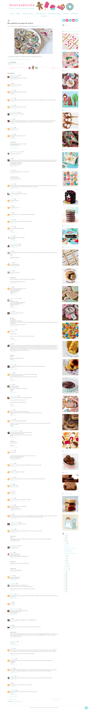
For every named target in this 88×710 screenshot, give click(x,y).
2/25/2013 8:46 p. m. (14, 369)
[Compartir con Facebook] (15, 62)
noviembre (67, 568)
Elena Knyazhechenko (14, 522)
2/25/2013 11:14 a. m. (14, 147)
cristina (11, 170)
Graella (11, 311)
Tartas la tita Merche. (14, 244)
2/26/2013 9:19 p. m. (14, 590)
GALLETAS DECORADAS (54, 13)
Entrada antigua (56, 699)
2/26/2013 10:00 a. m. (14, 532)
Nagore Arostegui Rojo (14, 298)
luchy (11, 514)
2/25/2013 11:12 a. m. (14, 138)
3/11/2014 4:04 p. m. (14, 686)
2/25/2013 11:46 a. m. (14, 173)
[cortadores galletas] (70, 107)
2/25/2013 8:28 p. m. (14, 326)
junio (65, 560)
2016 (64, 575)
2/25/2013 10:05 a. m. (14, 108)
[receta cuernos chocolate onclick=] (67, 247)
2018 (64, 578)
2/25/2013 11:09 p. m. (14, 487)
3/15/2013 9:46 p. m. (14, 679)
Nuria (11, 602)
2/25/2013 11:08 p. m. (14, 473)
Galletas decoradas (15, 63)
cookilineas (12, 676)
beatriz (11, 262)
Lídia (11, 286)
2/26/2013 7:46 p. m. (14, 571)
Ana (11, 343)
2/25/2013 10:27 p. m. (14, 459)
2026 (64, 591)
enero (66, 542)
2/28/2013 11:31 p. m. (14, 628)
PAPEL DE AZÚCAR (28, 13)
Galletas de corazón (68, 550)
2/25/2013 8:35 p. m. (14, 340)
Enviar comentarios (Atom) (18, 701)
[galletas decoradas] (70, 128)
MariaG (11, 384)
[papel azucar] (70, 49)
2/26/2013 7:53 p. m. (14, 579)
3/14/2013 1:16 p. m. (14, 655)
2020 (64, 581)
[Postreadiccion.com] (70, 31)
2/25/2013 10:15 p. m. (14, 437)
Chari (11, 205)
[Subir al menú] (86, 708)
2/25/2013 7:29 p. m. (14, 307)
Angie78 (11, 648)
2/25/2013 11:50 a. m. (14, 180)
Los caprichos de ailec (14, 545)
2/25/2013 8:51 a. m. (14, 86)
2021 (64, 583)
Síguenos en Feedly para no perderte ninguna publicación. (18, 59)
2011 (64, 537)
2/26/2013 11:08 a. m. (14, 541)
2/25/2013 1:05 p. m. (14, 209)
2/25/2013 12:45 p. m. (14, 195)
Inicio (35, 699)
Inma (11, 83)
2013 (64, 540)
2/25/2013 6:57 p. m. (14, 294)
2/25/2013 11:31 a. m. (14, 166)
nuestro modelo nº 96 (43, 26)
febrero (66, 543)
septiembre (67, 565)
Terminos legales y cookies (53, 707)
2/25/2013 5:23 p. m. (14, 283)
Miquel (11, 484)
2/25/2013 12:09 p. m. (14, 188)
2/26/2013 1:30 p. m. (14, 548)
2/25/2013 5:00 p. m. (14, 266)
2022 (64, 585)
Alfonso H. (12, 529)
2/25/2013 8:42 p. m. (14, 351)
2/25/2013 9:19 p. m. (14, 406)
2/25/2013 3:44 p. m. (14, 247)
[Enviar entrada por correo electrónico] (9, 62)
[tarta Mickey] (70, 204)
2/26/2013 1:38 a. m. (14, 518)
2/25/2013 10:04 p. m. (14, 415)
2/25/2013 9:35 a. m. (14, 101)
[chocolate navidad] (70, 88)
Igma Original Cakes (14, 112)
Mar (11, 683)
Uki (10, 158)
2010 (64, 535)
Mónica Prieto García (14, 192)
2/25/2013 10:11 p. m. (14, 427)
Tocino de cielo (67, 546)
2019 (64, 580)
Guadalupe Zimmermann (15, 430)
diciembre (66, 570)
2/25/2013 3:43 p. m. (14, 240)
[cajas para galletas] (67, 149)
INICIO (12, 13)
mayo (66, 558)
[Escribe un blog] (12, 62)
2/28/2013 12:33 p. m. (14, 614)
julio (65, 561)
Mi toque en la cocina (14, 75)
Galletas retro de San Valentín (70, 548)
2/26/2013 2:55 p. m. (14, 557)
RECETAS (65, 13)
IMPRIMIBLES (74, 13)
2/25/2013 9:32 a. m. (14, 94)
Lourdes (12, 235)
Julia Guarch (12, 329)
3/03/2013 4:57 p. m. (14, 637)
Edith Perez (12, 594)
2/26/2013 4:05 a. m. (14, 525)
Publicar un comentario (13, 696)
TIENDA (18, 13)
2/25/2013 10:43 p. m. (14, 466)
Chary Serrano (13, 583)
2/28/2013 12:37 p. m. (14, 621)
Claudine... (12, 364)
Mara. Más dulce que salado (16, 151)
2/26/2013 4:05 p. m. (14, 564)
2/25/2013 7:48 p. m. (14, 314)
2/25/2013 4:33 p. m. (14, 258)
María (11, 625)
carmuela (12, 552)
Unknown (12, 90)
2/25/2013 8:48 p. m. (14, 380)
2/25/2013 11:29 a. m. (14, 154)
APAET (11, 270)
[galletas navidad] (70, 67)
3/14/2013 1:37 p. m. (14, 672)
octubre (66, 566)
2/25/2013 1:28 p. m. (14, 222)
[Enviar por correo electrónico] (11, 62)
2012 (64, 539)
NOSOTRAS (44, 16)
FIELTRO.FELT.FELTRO (15, 609)
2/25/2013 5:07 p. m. (14, 273)
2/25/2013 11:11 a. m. (14, 130)
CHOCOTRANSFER (40, 13)
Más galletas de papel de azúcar (70, 553)
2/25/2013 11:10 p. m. (14, 494)
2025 (64, 590)
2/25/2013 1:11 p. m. (14, 216)
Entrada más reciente (12, 699)
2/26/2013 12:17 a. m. (14, 510)
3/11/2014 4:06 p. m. (14, 694)
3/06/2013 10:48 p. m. (14, 644)
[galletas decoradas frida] (65, 472)
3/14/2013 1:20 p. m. (14, 664)
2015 (64, 573)
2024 (64, 588)
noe (11, 618)
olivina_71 (12, 463)
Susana (11, 119)
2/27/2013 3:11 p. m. (14, 605)
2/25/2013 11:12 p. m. (14, 501)
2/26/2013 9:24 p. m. (14, 598)
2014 (64, 572)
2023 (64, 586)
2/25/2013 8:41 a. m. (14, 79)
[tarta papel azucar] (65, 70)
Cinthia (11, 575)
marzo (66, 555)
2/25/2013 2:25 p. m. (14, 232)
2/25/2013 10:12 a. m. (14, 123)
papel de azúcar (21, 63)
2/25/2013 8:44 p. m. (14, 360)
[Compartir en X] (13, 62)
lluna (11, 212)
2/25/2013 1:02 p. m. (14, 202)
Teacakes (66, 545)
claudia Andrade (13, 641)
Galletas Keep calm (68, 551)
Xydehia (11, 372)
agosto (66, 563)
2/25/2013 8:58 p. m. (14, 392)
